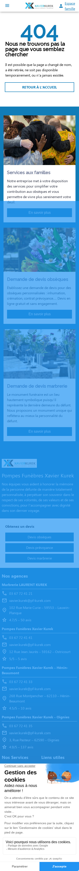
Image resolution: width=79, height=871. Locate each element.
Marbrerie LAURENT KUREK (24, 584)
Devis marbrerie (39, 558)
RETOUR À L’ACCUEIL (39, 87)
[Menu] (7, 6)
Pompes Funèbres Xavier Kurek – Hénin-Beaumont (35, 670)
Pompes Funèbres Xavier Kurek (27, 628)
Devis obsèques (39, 537)
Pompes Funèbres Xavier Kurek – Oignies (35, 717)
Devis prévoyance (39, 547)
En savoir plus (40, 212)
